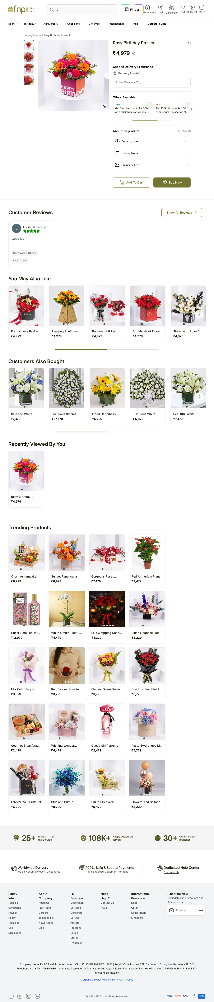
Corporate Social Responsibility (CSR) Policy (107, 979)
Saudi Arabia (138, 912)
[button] (13, 24)
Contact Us (107, 902)
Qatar (134, 907)
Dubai (134, 902)
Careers (43, 912)
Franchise (76, 942)
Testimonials (46, 917)
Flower (38, 35)
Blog (41, 927)
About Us (44, 902)
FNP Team (45, 907)
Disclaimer (14, 932)
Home (27, 35)
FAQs (104, 907)
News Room (46, 922)
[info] (133, 53)
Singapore (137, 917)
